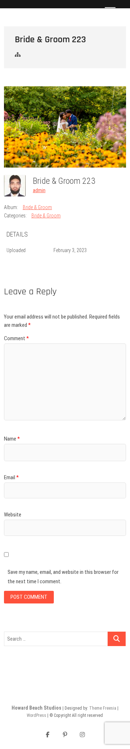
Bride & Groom (37, 207)
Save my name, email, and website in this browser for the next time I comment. (63, 577)
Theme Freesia (102, 708)
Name (12, 439)
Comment (16, 338)
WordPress (36, 715)
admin (39, 190)
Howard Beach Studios (36, 708)
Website (12, 514)
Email (11, 477)
